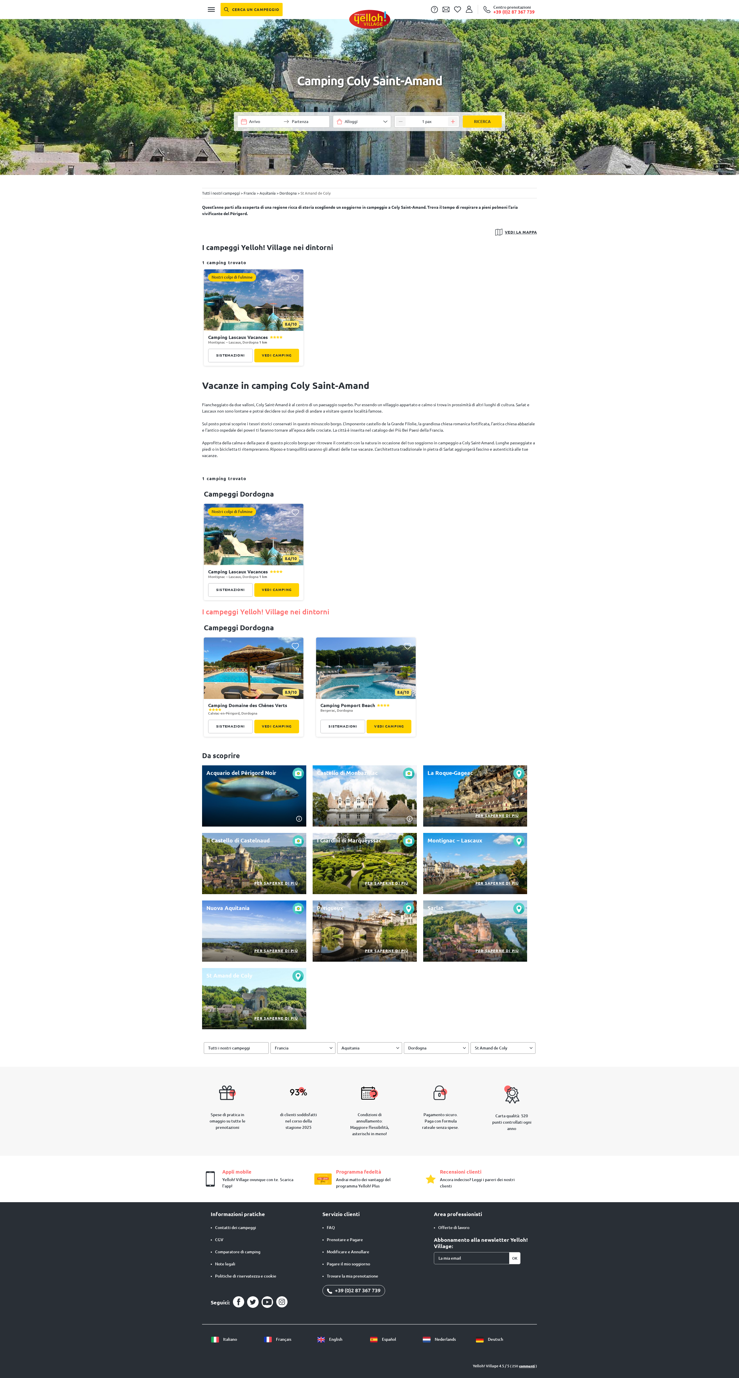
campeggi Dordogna (239, 494)
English (335, 1339)
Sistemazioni (230, 355)
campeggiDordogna (239, 628)
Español (388, 1339)
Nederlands (445, 1339)
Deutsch (495, 1339)
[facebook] (238, 1302)
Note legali (225, 1264)
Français (283, 1339)
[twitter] (253, 1302)
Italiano (229, 1339)
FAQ (331, 1227)
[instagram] (282, 1302)
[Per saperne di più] (475, 796)
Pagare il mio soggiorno (348, 1264)
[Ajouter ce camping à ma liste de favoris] (295, 277)
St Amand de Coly (491, 1048)
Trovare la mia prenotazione (352, 1276)
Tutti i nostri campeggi (229, 1048)
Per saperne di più (497, 816)
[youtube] (267, 1302)
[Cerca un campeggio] (252, 9)
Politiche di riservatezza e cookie (245, 1276)
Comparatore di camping (237, 1252)
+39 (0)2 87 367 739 (357, 1290)
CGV (219, 1239)
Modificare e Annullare (348, 1252)
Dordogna (417, 1048)
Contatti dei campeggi (235, 1227)
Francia (281, 1048)
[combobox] (362, 121)
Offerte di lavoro (453, 1227)
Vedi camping (277, 355)
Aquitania (350, 1048)
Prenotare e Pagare (345, 1239)
